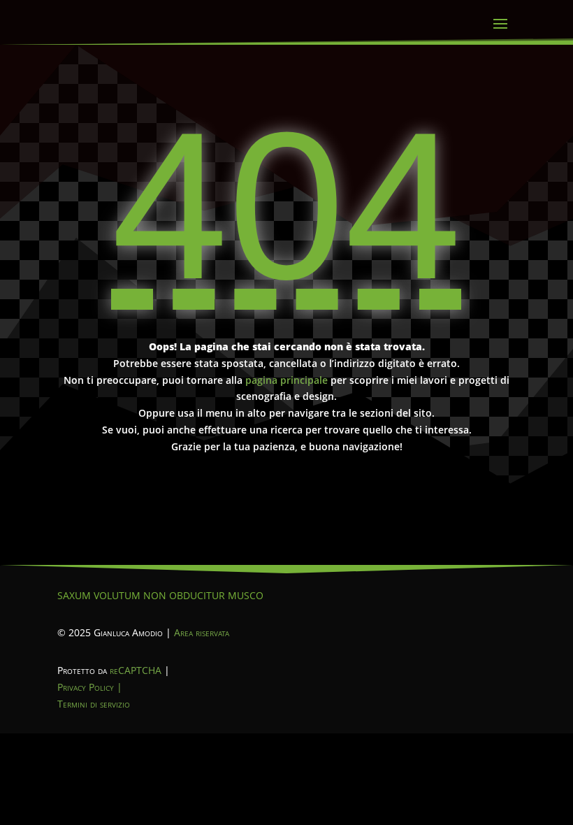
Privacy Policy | (89, 687)
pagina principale (286, 380)
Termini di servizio (93, 703)
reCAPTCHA (135, 670)
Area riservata (201, 632)
